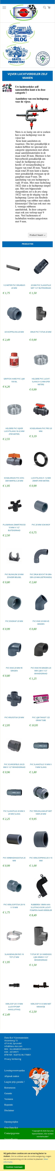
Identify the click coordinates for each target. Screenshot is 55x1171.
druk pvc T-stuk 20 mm (40, 332)
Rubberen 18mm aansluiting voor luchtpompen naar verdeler (41, 907)
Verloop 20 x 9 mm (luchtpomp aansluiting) (14, 1007)
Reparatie (8, 1104)
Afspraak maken (11, 1076)
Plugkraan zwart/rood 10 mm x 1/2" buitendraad (14, 527)
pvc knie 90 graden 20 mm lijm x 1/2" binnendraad (41, 671)
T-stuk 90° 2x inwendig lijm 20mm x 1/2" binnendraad (40, 957)
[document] (28, 1160)
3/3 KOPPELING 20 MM (14, 332)
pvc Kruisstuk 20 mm (14, 717)
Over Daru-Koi (11, 1127)
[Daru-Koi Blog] (19, 43)
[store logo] (21, 13)
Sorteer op (22, 235)
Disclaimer (9, 1110)
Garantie (8, 1093)
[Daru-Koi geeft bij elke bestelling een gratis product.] (15, 65)
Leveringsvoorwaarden (14, 1070)
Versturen (8, 1098)
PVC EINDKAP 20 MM (14, 621)
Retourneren (9, 1087)
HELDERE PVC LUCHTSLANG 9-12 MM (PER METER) (41, 381)
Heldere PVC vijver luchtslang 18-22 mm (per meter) (14, 431)
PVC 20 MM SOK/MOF (41, 524)
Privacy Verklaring (12, 1059)
